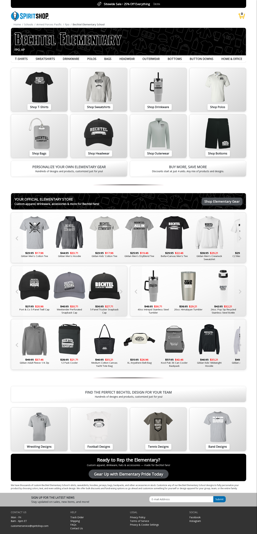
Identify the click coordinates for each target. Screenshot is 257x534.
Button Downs (201, 59)
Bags (107, 59)
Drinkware (71, 59)
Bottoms (175, 59)
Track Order (77, 517)
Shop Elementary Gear (222, 201)
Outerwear (151, 59)
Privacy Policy (137, 517)
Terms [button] (156, 3)
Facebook (195, 517)
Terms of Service (139, 521)
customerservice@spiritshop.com (29, 526)
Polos (91, 59)
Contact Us (76, 528)
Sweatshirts (45, 59)
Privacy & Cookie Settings (144, 524)
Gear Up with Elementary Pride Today (128, 474)
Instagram (195, 521)
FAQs (73, 524)
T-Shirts (21, 59)
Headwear (127, 59)
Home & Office (231, 59)
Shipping (75, 521)
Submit (219, 499)
